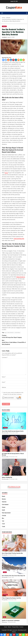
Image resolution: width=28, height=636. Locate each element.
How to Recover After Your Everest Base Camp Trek (13, 575)
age (6, 332)
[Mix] (18, 60)
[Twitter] (6, 60)
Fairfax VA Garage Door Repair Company (12, 336)
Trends (3, 526)
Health (3, 510)
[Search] (26, 13)
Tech (3, 521)
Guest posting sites (19, 238)
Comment (5, 357)
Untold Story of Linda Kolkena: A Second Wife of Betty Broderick (14, 342)
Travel (3, 523)
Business (4, 499)
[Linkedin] (11, 60)
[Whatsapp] (21, 60)
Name (4, 377)
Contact (21, 627)
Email (3, 382)
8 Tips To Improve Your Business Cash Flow (11, 598)
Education (4, 502)
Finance (3, 507)
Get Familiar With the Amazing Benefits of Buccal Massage (13, 454)
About (9, 627)
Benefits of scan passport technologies (11, 620)
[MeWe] (16, 60)
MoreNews (20, 630)
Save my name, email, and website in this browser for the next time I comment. (13, 393)
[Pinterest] (13, 60)
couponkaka (5, 555)
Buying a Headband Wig (7, 477)
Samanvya (5, 622)
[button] (2, 13)
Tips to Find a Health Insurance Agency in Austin (12, 431)
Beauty (3, 496)
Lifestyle (4, 26)
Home (5, 627)
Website (4, 387)
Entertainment (5, 504)
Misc (3, 518)
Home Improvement (6, 513)
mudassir (4, 37)
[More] (23, 60)
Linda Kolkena (17, 332)
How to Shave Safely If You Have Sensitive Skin (12, 553)
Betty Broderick (20, 277)
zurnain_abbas (6, 432)
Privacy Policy (15, 627)
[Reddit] (8, 60)
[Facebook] (3, 60)
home (6, 172)
